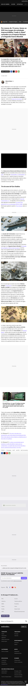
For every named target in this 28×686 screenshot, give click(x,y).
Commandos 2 (13, 174)
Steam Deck (17, 609)
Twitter (14, 71)
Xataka (2, 633)
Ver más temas (5, 615)
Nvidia (2, 609)
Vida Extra (16, 635)
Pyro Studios (19, 206)
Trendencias (3, 660)
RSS (15, 587)
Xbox (20, 21)
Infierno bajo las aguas (13, 248)
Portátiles (16, 603)
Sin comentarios (6, 71)
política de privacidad (18, 581)
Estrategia (20, 4)
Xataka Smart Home (5, 639)
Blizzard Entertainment (19, 611)
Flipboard (16, 71)
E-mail (19, 71)
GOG (2, 174)
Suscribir (24, 578)
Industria (3, 601)
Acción (13, 4)
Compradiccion (4, 664)
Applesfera (3, 637)
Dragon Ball (5, 21)
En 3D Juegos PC (6, 401)
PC (14, 450)
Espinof (15, 644)
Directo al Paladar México (6, 676)
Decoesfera (3, 662)
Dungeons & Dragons (13, 21)
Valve (15, 606)
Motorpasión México (18, 676)
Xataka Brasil (4, 672)
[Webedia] (25, 1)
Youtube (12, 587)
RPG (2, 598)
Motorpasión (16, 651)
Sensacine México (17, 672)
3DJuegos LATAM (17, 671)
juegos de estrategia (17, 99)
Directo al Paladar (4, 651)
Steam (2, 606)
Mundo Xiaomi (4, 641)
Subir (23, 626)
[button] (9, 81)
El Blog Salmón (17, 660)
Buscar (26, 621)
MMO (2, 603)
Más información (4, 684)
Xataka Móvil (3, 635)
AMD (2, 611)
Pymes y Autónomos (18, 662)
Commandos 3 (21, 174)
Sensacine (16, 642)
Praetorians (8, 285)
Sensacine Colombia (18, 674)
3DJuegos (16, 633)
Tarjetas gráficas (18, 601)
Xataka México (4, 671)
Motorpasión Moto (17, 653)
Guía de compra (5, 4)
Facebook (11, 71)
